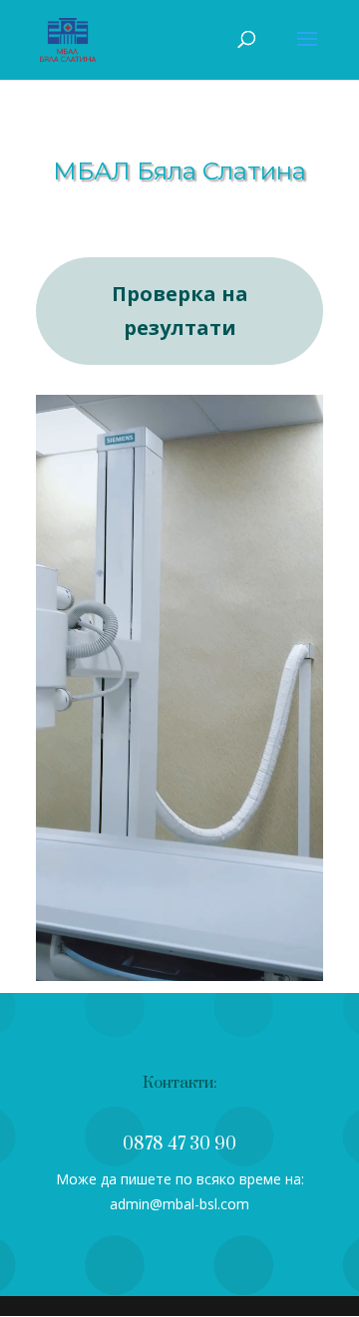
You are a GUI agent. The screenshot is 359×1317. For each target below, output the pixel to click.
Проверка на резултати (180, 310)
